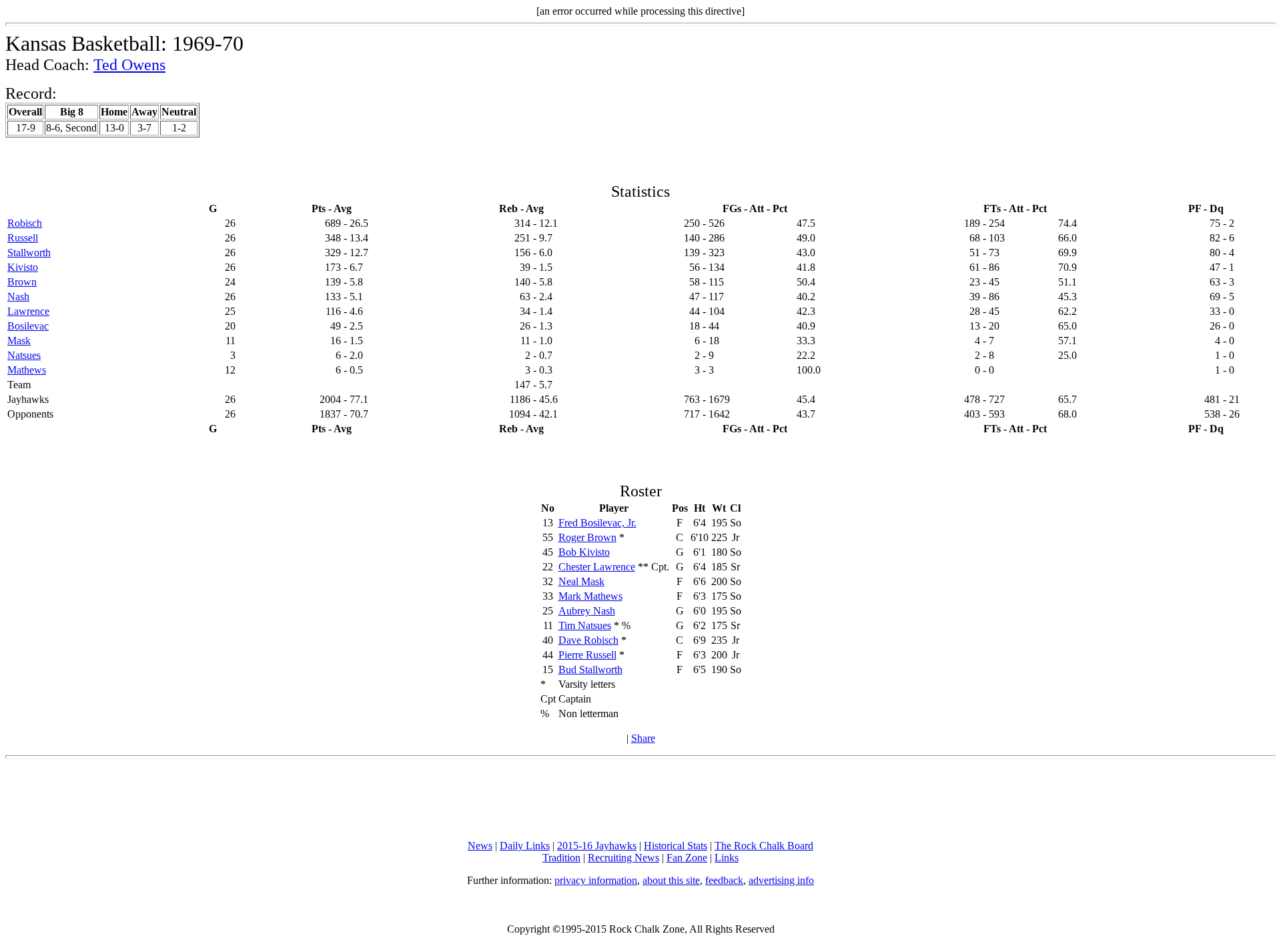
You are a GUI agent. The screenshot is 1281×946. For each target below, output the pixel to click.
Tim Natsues (584, 625)
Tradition (561, 857)
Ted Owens (129, 64)
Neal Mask (581, 581)
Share (643, 738)
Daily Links (525, 845)
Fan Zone (687, 857)
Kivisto (22, 267)
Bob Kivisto (584, 552)
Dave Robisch (588, 640)
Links (727, 857)
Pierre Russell (587, 654)
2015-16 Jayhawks (596, 845)
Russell (22, 238)
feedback (724, 880)
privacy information (595, 880)
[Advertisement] (640, 799)
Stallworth (29, 252)
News (480, 845)
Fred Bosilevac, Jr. (597, 522)
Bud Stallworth (590, 669)
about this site (671, 880)
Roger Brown (587, 537)
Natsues (24, 355)
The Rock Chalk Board (764, 845)
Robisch (24, 223)
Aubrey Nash (586, 610)
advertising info (781, 880)
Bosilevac (28, 326)
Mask (19, 340)
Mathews (26, 370)
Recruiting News (623, 857)
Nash (18, 296)
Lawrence (28, 311)
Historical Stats (675, 845)
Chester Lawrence (596, 566)
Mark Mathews (590, 596)
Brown (22, 282)
